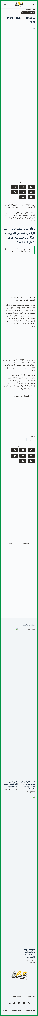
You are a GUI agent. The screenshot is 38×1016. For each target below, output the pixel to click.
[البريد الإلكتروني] (22, 197)
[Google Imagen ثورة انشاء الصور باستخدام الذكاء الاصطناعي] (28, 871)
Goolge (25, 215)
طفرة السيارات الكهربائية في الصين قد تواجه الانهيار (11, 784)
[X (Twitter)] (22, 187)
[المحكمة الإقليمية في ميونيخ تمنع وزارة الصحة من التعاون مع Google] (28, 703)
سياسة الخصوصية (16, 1010)
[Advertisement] (19, 275)
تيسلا (5, 789)
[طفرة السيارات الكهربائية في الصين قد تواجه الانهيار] (10, 703)
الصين (16, 789)
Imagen (32, 960)
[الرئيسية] (34, 9)
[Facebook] (31, 187)
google (31, 12)
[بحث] (33, 4)
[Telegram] (22, 192)
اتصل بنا (5, 1010)
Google (15, 313)
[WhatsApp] (14, 192)
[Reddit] (31, 192)
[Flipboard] (31, 197)
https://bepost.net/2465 (23, 396)
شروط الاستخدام (30, 1010)
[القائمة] (5, 4)
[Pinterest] (14, 187)
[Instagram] (19, 1003)
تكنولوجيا (24, 12)
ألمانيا (27, 792)
